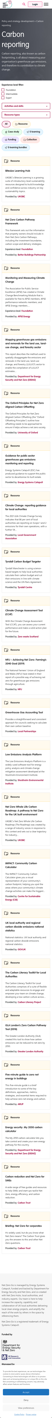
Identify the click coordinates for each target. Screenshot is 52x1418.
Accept (26, 1392)
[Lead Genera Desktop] (7, 4)
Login (35, 4)
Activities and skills (13, 106)
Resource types (12, 115)
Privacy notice (31, 1414)
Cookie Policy (19, 1414)
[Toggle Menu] (46, 4)
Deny (26, 1400)
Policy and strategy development (18, 21)
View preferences (26, 1407)
